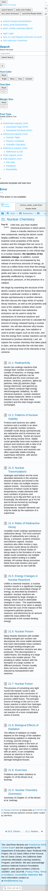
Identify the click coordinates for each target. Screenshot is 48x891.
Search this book (6, 50)
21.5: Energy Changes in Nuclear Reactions (23, 577)
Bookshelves (28, 213)
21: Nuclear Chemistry (10, 810)
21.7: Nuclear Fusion (20, 683)
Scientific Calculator (15, 144)
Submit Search (7, 57)
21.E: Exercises (17, 770)
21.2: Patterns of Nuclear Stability (23, 417)
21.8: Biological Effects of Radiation (23, 727)
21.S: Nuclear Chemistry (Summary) (22, 792)
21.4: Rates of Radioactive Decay (24, 525)
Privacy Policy (32, 871)
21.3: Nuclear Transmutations (17, 469)
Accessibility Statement (26, 875)
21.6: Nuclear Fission (20, 631)
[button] (11, 166)
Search (5, 888)
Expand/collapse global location (45, 212)
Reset (4, 75)
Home (12, 213)
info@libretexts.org (12, 881)
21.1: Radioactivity (19, 362)
